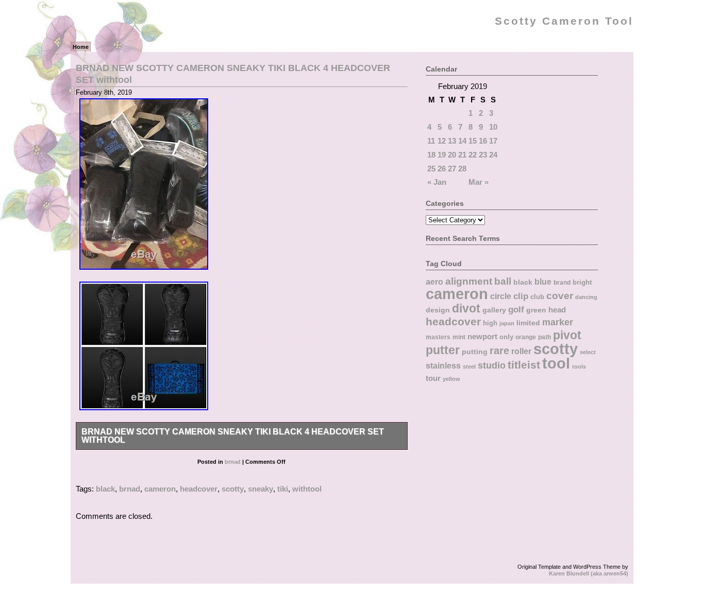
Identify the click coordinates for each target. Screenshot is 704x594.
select (588, 352)
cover (559, 295)
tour (433, 378)
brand (562, 282)
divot (466, 308)
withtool (307, 488)
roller (521, 351)
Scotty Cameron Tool (564, 21)
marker (557, 322)
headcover (198, 488)
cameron (160, 488)
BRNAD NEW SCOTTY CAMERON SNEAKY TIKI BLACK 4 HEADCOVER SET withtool (232, 435)
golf (516, 310)
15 (472, 140)
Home (81, 47)
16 (483, 140)
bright (582, 282)
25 (431, 168)
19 (442, 154)
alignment (468, 281)
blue (542, 281)
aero (434, 281)
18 (431, 154)
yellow (451, 379)
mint (458, 337)
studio (492, 365)
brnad (233, 462)
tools (579, 366)
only (506, 337)
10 (493, 127)
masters (438, 337)
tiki (282, 488)
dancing (586, 297)
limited (528, 323)
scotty (233, 488)
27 (452, 168)
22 (472, 154)
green (536, 310)
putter (443, 350)
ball (502, 281)
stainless (443, 365)
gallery (494, 310)
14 (462, 140)
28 (462, 168)
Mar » (478, 182)
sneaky (260, 488)
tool (556, 363)
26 (442, 168)
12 (442, 140)
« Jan (436, 182)
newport (482, 337)
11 (431, 140)
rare (499, 350)
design (438, 310)
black (105, 488)
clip (520, 296)
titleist (524, 365)
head (557, 309)
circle (500, 296)
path (544, 337)
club (537, 297)
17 (493, 140)
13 (452, 140)
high (490, 323)
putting (475, 351)
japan (506, 323)
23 (483, 154)
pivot (567, 335)
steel (469, 366)
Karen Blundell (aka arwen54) (588, 573)
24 (493, 154)
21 (462, 154)
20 (452, 154)
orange (525, 337)
